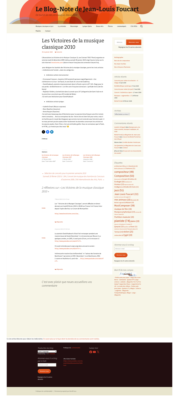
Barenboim (133, 166)
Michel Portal (118, 101)
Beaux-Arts (99, 26)
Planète (38, 31)
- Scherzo (138, 288)
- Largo (133, 293)
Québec (127, 226)
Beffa (116, 168)
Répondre (60, 222)
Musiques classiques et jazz (44, 26)
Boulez (122, 168)
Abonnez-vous (134, 42)
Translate (52, 354)
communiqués (121, 26)
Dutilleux (132, 179)
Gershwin (128, 182)
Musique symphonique (124, 212)
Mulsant (130, 202)
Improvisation (128, 184)
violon (128, 231)
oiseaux (138, 212)
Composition (124, 175)
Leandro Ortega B (119, 127)
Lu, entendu (62, 26)
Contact (47, 31)
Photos (110, 26)
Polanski (117, 224)
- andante (123, 282)
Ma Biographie (118, 57)
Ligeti (128, 197)
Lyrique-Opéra (87, 26)
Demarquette (118, 179)
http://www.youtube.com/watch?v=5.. (68, 241)
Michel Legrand (120, 202)
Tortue (118, 232)
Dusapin (125, 179)
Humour (119, 184)
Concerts (59, 52)
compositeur (124, 171)
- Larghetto (117, 290)
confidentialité (75, 348)
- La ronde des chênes (124, 286)
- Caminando (122, 280)
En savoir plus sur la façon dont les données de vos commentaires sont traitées (71, 339)
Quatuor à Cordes (126, 224)
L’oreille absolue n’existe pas (131, 142)
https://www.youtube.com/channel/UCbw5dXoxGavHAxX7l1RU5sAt (73, 363)
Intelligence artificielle (122, 187)
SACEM (116, 229)
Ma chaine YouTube (120, 64)
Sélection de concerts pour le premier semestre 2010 (64, 173)
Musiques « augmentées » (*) (123, 96)
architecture (119, 166)
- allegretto (129, 282)
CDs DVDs (134, 26)
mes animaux (122, 199)
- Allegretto (125, 290)
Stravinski (123, 229)
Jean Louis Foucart (126, 194)
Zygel (127, 235)
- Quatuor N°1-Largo (132, 280)
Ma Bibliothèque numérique (122, 86)
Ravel (133, 227)
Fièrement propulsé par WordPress (65, 391)
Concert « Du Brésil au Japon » (123, 92)
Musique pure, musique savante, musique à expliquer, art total (127, 129)
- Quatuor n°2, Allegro (128, 288)
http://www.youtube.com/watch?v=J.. (68, 248)
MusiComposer (124, 205)
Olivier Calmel (119, 214)
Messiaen (134, 200)
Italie (135, 187)
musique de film (123, 209)
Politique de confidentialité (44, 391)
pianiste (122, 221)
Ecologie (119, 181)
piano (134, 221)
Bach (126, 166)
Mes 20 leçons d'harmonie (122, 67)
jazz (119, 190)
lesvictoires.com (57, 62)
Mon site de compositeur (122, 61)
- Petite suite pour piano (121, 277)
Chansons (130, 168)
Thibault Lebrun (132, 229)
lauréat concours (119, 197)
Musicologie (74, 26)
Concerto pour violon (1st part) (123, 89)
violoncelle (118, 235)
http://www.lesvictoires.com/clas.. (67, 214)
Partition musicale (124, 217)
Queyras (119, 226)
